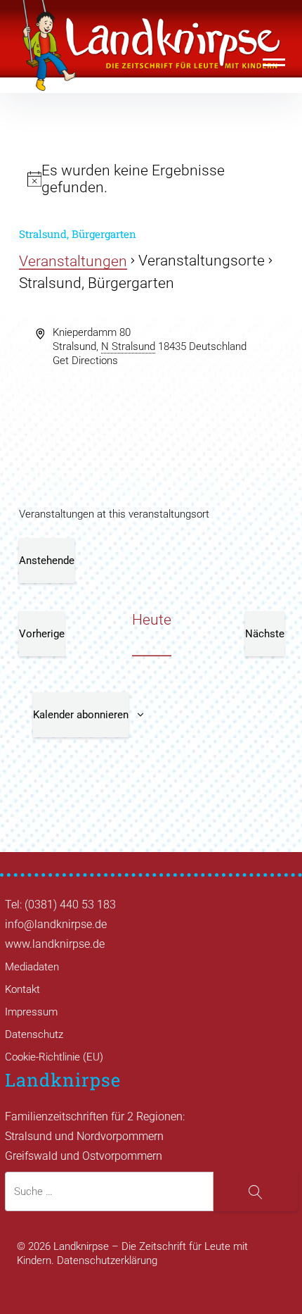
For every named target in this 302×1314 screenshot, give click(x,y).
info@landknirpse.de (56, 924)
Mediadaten (32, 967)
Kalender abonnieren (81, 714)
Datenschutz (34, 1034)
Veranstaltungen (73, 261)
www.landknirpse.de (55, 944)
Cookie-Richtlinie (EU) (54, 1057)
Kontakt (22, 989)
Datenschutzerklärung (107, 1260)
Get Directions (85, 360)
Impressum (31, 1012)
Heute (151, 619)
